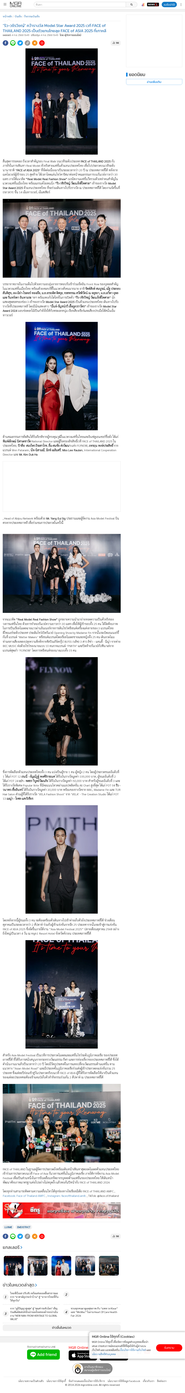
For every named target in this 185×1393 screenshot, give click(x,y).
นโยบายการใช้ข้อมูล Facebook (123, 1381)
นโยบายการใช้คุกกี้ (56, 1381)
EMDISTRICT (23, 1227)
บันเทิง (18, 16)
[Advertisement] (62, 486)
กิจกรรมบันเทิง (32, 16)
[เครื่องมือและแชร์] (181, 4)
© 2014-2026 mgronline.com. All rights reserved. (92, 1384)
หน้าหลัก (7, 16)
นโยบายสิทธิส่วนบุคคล (104, 1354)
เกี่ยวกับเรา (148, 1381)
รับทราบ (169, 1347)
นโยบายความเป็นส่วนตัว (31, 1381)
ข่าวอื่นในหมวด (61, 1327)
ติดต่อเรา (162, 1381)
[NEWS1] (153, 4)
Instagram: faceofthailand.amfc (66, 1196)
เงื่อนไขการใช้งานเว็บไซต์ (133, 1349)
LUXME (8, 1227)
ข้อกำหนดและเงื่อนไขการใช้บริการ (87, 1381)
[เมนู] (5, 4)
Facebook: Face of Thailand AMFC (24, 1196)
